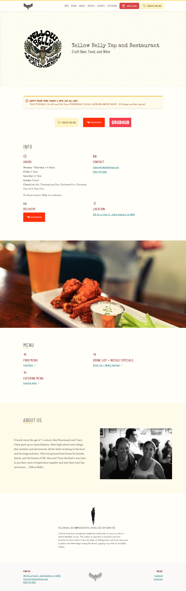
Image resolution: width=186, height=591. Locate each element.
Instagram (158, 579)
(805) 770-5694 (100, 171)
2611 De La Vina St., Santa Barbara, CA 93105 (114, 214)
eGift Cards (132, 5)
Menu (74, 5)
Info (66, 5)
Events (101, 5)
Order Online (154, 5)
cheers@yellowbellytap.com (106, 167)
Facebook (158, 575)
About (82, 5)
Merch (91, 5)
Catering (112, 5)
